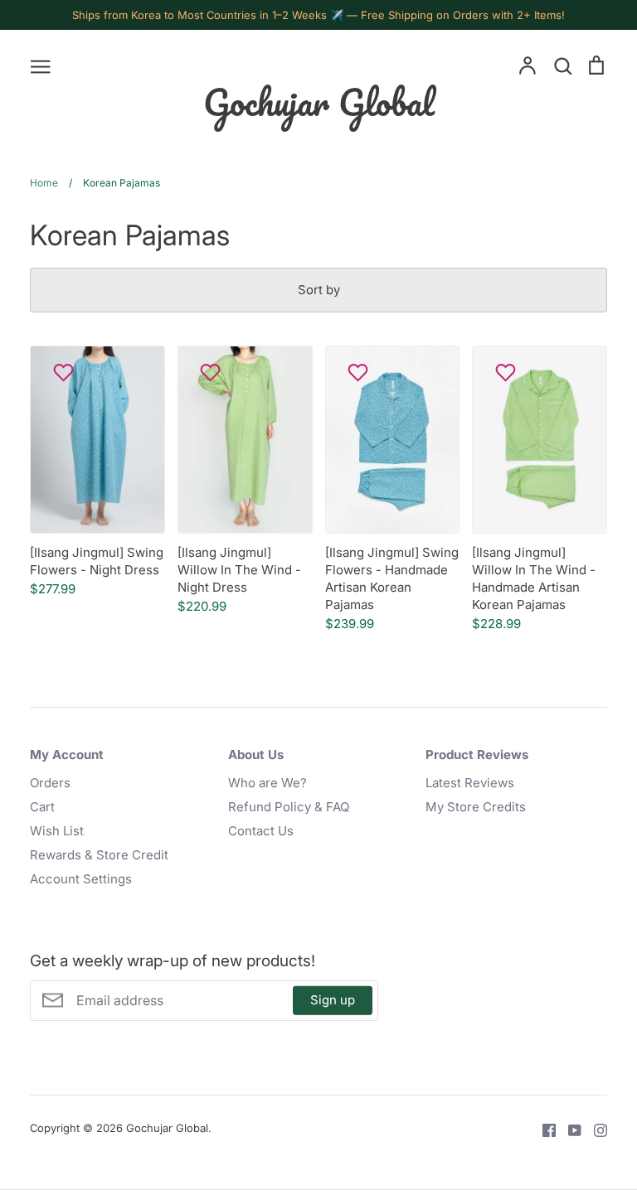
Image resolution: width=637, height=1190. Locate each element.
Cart (42, 807)
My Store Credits (475, 807)
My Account (67, 754)
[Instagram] (594, 1130)
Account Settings (81, 879)
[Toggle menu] (40, 65)
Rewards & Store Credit (99, 855)
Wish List (57, 831)
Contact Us (261, 831)
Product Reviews (476, 754)
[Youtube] (568, 1130)
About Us (256, 754)
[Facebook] (543, 1130)
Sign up (332, 1000)
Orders (50, 783)
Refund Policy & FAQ (288, 807)
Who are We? (267, 783)
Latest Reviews (469, 783)
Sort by (319, 290)
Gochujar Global (319, 102)
